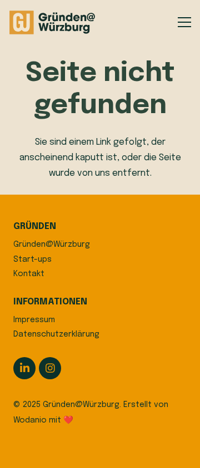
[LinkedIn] (24, 368)
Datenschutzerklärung (56, 334)
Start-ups (32, 259)
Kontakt (28, 274)
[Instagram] (50, 368)
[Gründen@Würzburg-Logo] (53, 22)
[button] (184, 22)
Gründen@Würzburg (51, 244)
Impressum (34, 320)
